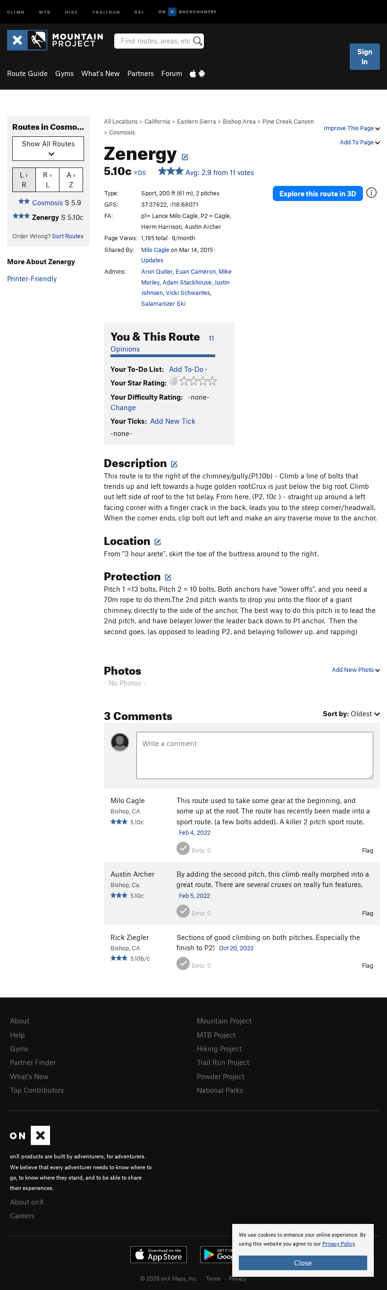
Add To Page (357, 142)
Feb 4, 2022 (194, 832)
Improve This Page (349, 128)
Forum (171, 73)
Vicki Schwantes (188, 292)
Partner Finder (33, 1062)
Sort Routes (68, 236)
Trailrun (106, 11)
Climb (16, 11)
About (19, 1020)
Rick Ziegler (129, 937)
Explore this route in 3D (317, 193)
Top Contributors (37, 1090)
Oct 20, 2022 (236, 948)
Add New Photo (353, 669)
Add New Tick (172, 421)
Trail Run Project (223, 1062)
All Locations (121, 121)
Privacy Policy (338, 1244)
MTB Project (216, 1034)
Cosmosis (122, 132)
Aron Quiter (157, 271)
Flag (367, 850)
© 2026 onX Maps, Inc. (169, 1278)
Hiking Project (219, 1048)
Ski (139, 11)
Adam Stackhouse (186, 282)
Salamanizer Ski (163, 303)
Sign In (364, 56)
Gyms (64, 73)
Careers (22, 1215)
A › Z (71, 179)
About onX (27, 1202)
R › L (47, 179)
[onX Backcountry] (187, 12)
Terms (213, 1278)
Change (123, 407)
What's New (100, 73)
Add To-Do (186, 369)
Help (17, 1034)
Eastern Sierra (196, 121)
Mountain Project (224, 1020)
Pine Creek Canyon (288, 121)
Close (303, 1262)
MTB (45, 11)
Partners (140, 73)
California (157, 121)
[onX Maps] (30, 1142)
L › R (24, 179)
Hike (71, 11)
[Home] (59, 40)
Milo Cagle (155, 249)
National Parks (220, 1090)
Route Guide (27, 73)
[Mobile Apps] (197, 73)
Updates (152, 260)
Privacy (238, 1278)
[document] (303, 1250)
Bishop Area (239, 121)
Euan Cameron (196, 271)
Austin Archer (132, 874)
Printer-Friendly (32, 278)
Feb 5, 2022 (194, 895)
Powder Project (220, 1076)
